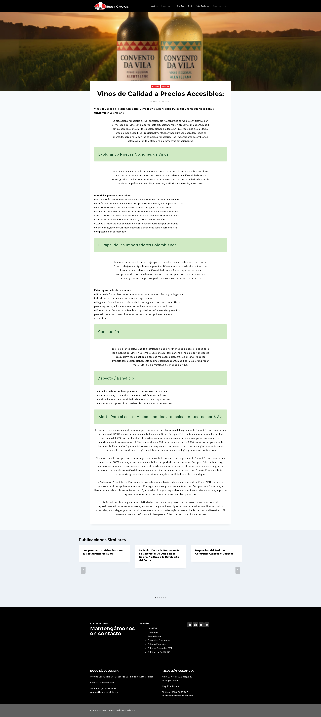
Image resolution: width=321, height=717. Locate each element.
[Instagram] (195, 624)
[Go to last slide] (83, 570)
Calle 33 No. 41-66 (171, 676)
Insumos (155, 87)
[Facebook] (189, 624)
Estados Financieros (158, 644)
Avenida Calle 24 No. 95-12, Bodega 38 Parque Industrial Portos (121, 676)
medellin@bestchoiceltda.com (177, 695)
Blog (190, 6)
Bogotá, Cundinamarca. (102, 682)
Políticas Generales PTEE (160, 648)
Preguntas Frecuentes (159, 640)
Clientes (180, 6)
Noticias (165, 87)
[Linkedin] (206, 624)
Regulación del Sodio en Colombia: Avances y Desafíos (214, 552)
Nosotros (154, 6)
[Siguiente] (237, 570)
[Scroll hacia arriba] (315, 712)
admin (155, 101)
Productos (165, 6)
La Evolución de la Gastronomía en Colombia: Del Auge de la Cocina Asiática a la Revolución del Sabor (159, 555)
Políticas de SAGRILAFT (159, 652)
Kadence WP (131, 710)
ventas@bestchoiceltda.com (104, 692)
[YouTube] (201, 624)
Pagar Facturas (202, 6)
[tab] (155, 597)
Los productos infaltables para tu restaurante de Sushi (103, 552)
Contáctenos (218, 6)
